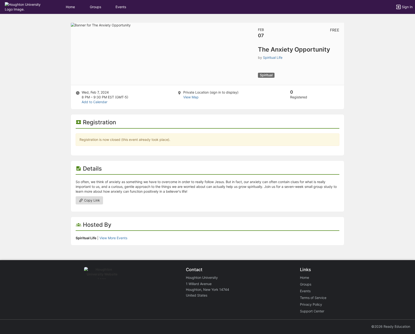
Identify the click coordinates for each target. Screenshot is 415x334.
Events (121, 7)
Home (304, 277)
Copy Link (91, 200)
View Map (191, 97)
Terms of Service (313, 298)
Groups (95, 7)
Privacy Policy (311, 304)
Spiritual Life (272, 57)
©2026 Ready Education (390, 326)
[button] (24, 7)
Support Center (312, 311)
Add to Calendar (94, 102)
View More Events (113, 238)
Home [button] (70, 7)
